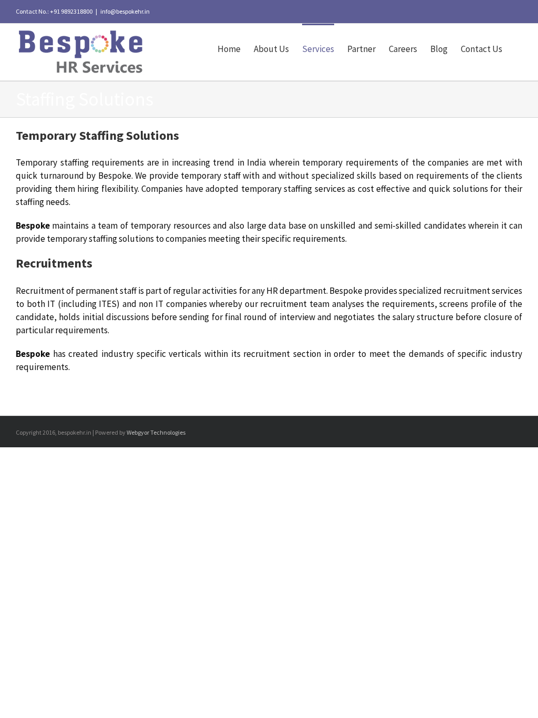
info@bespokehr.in (125, 11)
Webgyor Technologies (156, 432)
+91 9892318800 (71, 11)
